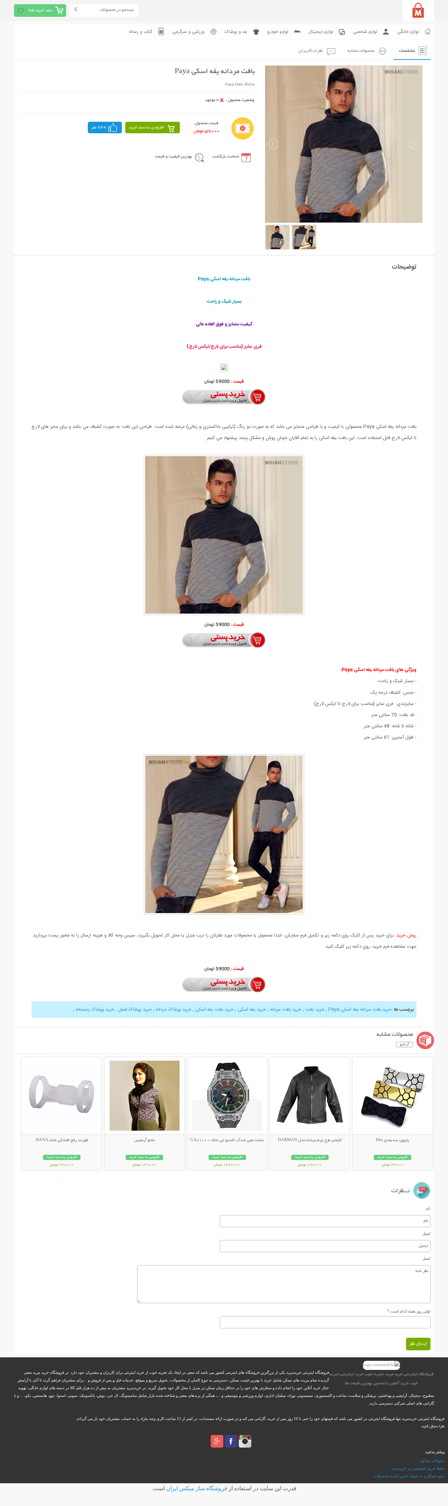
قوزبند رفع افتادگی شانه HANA (62, 1140)
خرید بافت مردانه (285, 1009)
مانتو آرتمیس (144, 1140)
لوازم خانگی (408, 32)
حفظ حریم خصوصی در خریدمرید (417, 1468)
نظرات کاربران (311, 51)
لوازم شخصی (365, 32)
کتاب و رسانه (140, 32)
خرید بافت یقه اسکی (214, 1009)
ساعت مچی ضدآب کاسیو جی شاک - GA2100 (227, 1140)
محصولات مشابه (361, 51)
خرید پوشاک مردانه (173, 1009)
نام (428, 1208)
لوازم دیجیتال (320, 32)
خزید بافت (314, 1009)
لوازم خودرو (277, 32)
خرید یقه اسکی (252, 1009)
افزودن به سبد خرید (146, 127)
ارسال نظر (418, 1344)
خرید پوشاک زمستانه (95, 1009)
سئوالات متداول (432, 1460)
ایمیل (426, 1233)
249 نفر (98, 127)
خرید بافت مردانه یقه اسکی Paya (360, 1009)
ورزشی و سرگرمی (188, 32)
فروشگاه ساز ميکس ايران (196, 1488)
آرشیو (404, 1044)
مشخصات (407, 51)
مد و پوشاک (235, 32)
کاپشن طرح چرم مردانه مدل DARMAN (310, 1140)
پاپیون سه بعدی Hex (392, 1140)
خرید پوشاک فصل (135, 1009)
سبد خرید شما (40, 10)
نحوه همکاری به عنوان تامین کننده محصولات (409, 1476)
